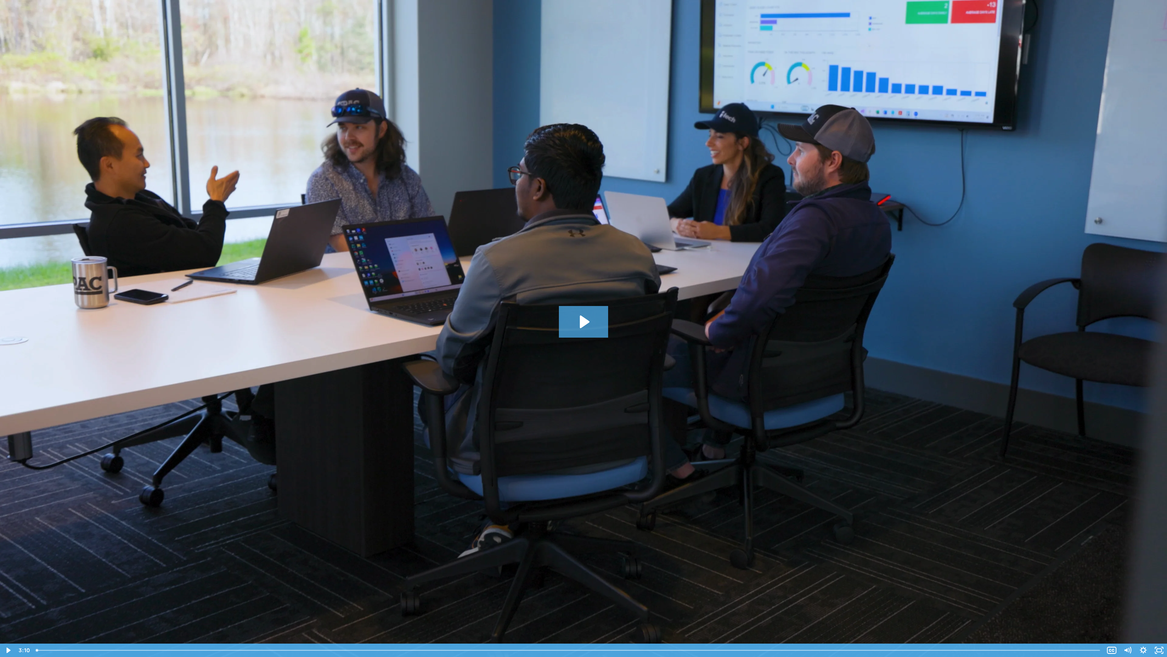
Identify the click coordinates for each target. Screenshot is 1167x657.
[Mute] (1127, 650)
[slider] (568, 650)
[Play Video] (8, 650)
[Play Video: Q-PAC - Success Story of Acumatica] (583, 322)
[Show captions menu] (1112, 650)
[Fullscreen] (1159, 650)
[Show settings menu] (1143, 650)
